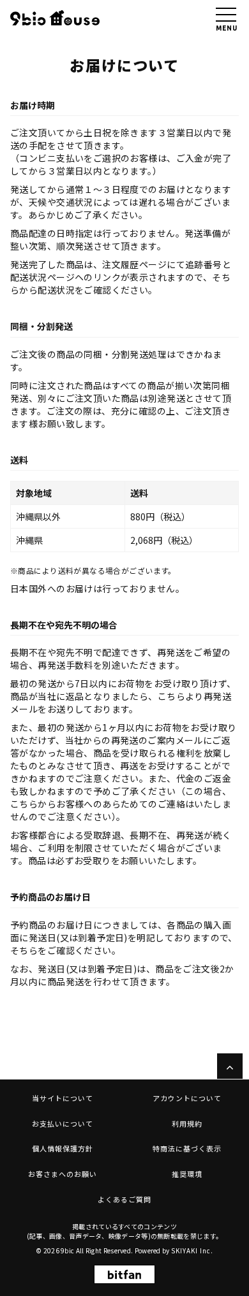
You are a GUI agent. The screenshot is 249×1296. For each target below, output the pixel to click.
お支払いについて (62, 1123)
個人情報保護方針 (62, 1148)
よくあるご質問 (124, 1199)
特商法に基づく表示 (187, 1148)
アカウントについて (187, 1098)
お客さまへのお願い (62, 1174)
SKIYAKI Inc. (192, 1250)
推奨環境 (187, 1174)
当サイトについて (62, 1098)
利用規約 (187, 1123)
